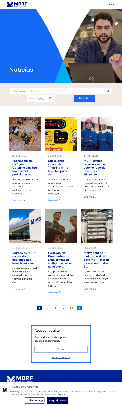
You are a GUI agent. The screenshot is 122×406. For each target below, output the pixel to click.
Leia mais (17, 200)
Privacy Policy (58, 394)
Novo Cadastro (61, 357)
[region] (61, 394)
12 (71, 307)
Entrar (61, 349)
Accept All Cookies (58, 400)
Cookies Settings (35, 400)
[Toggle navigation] (119, 3)
